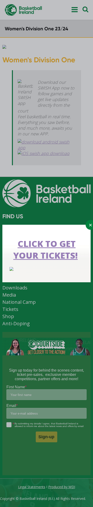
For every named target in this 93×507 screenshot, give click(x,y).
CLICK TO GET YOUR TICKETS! (45, 249)
